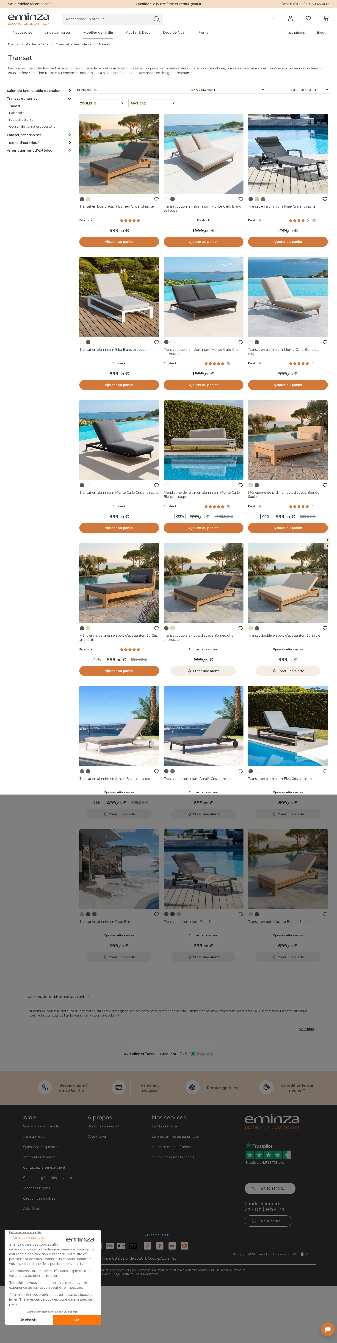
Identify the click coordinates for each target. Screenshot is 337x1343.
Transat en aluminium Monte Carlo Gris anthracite (119, 493)
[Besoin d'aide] (273, 19)
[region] (168, 44)
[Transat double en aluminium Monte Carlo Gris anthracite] (203, 297)
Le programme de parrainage (175, 1137)
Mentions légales (36, 1188)
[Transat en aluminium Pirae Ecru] (119, 869)
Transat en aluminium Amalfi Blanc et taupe (114, 779)
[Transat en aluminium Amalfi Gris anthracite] (203, 726)
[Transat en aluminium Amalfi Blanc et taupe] (119, 726)
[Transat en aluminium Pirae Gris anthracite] (288, 154)
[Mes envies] (308, 19)
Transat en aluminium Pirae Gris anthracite (282, 206)
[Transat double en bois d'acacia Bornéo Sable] (288, 583)
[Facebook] (159, 1246)
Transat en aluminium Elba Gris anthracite (281, 779)
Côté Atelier (96, 1137)
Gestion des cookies (39, 1198)
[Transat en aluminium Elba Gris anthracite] (288, 726)
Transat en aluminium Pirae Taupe (191, 922)
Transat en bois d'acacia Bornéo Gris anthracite (116, 206)
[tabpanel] (129, 32)
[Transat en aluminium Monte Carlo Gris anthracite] (119, 440)
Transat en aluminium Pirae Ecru (105, 922)
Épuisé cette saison (203, 649)
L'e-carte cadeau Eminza (172, 1147)
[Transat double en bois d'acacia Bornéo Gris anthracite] (203, 583)
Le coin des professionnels (173, 1157)
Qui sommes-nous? (103, 1126)
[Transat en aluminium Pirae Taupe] (203, 869)
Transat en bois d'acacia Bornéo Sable (278, 922)
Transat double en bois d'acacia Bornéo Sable (284, 635)
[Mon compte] (290, 19)
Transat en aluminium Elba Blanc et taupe (112, 350)
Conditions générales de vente (47, 1178)
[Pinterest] (147, 1246)
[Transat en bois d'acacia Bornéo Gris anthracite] (119, 154)
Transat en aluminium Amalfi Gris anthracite (199, 779)
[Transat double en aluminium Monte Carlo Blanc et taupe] (203, 154)
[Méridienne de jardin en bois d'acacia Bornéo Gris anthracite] (119, 583)
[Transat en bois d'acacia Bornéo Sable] (288, 869)
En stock (85, 220)
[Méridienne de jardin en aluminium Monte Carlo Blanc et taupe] (203, 440)
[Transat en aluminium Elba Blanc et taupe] (119, 297)
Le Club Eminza (164, 1126)
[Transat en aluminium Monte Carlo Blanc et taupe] (288, 297)
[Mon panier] (326, 19)
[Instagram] (184, 1246)
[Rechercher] (156, 19)
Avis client (31, 1209)
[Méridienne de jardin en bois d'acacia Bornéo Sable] (288, 440)
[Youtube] (172, 1246)
